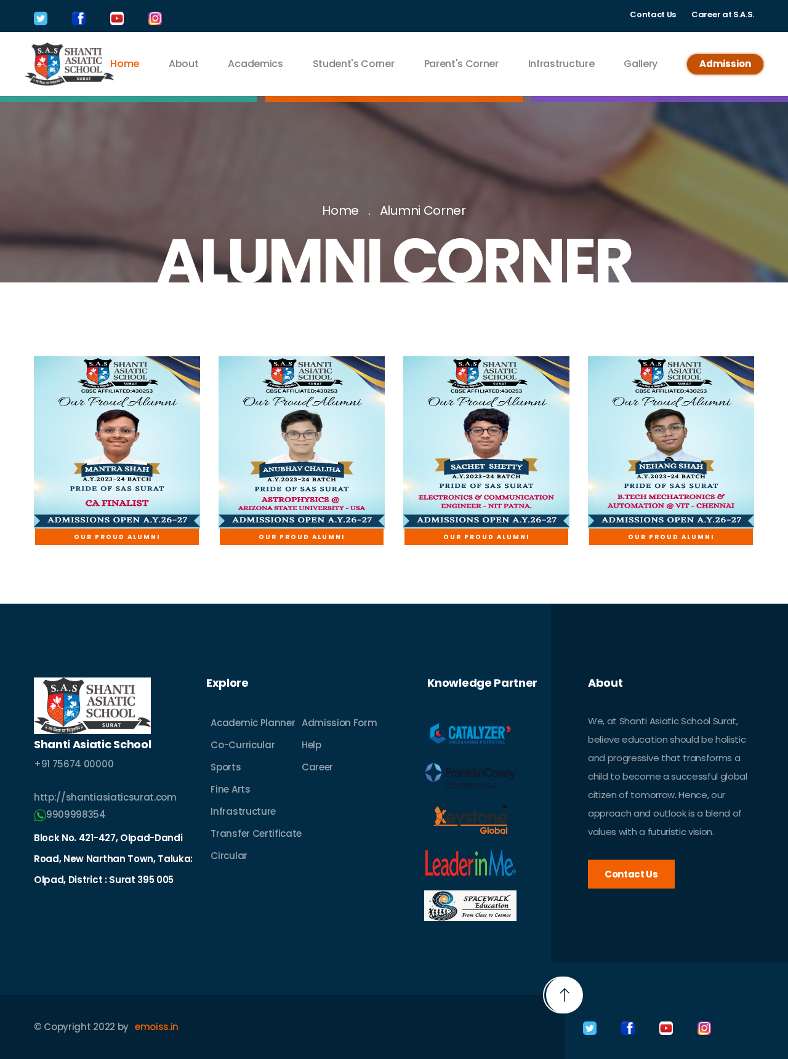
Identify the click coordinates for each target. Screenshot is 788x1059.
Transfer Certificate (256, 833)
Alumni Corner (423, 210)
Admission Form (339, 722)
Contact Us (653, 14)
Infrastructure (561, 64)
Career (317, 767)
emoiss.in (157, 1026)
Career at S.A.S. (722, 14)
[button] (564, 995)
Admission (725, 63)
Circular (229, 855)
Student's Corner (354, 64)
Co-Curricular (243, 744)
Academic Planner (253, 722)
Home (124, 64)
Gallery (640, 64)
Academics (255, 64)
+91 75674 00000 (73, 763)
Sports (226, 767)
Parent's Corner (461, 64)
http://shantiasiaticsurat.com (105, 797)
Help (311, 744)
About (183, 64)
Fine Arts (230, 789)
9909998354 (76, 814)
